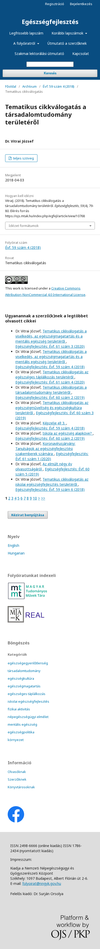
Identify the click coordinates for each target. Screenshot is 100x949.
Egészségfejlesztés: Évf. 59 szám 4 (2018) (50, 366)
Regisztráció (54, 4)
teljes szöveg (23, 158)
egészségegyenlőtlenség (28, 663)
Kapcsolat (80, 53)
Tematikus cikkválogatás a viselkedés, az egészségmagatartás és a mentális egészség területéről (51, 336)
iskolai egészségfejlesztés (28, 701)
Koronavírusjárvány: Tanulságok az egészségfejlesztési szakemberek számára (45, 448)
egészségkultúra (21, 678)
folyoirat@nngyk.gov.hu (41, 883)
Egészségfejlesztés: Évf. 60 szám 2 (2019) (50, 397)
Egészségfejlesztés (50, 21)
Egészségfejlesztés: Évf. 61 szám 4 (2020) (50, 382)
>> (43, 498)
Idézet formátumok (24, 225)
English (13, 545)
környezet (16, 739)
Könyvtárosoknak (21, 787)
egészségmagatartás (24, 686)
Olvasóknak (17, 771)
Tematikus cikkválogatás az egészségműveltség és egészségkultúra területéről (51, 407)
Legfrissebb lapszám (26, 33)
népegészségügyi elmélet (28, 716)
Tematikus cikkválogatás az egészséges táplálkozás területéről (51, 374)
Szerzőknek (17, 779)
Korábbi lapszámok (68, 33)
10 (35, 498)
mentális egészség (22, 724)
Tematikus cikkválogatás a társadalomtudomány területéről (51, 390)
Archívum (29, 86)
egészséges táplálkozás (26, 693)
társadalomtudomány (24, 670)
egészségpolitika (21, 732)
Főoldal (10, 86)
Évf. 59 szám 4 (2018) (58, 86)
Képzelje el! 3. (54, 423)
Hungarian (16, 553)
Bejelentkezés (81, 4)
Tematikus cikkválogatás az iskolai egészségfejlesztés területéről (51, 482)
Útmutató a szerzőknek (67, 43)
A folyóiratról (24, 43)
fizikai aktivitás (19, 709)
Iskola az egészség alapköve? (68, 433)
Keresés (50, 73)
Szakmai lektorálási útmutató (39, 53)
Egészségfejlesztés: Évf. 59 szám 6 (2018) (50, 489)
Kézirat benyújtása (27, 515)
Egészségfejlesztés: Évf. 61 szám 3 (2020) (50, 346)
